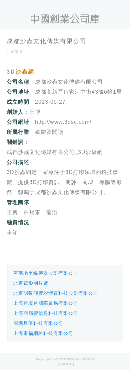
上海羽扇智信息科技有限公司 (45, 313)
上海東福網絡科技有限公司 (43, 333)
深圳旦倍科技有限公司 (38, 323)
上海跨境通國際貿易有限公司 (45, 303)
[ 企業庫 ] (17, 52)
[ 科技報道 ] (66, 364)
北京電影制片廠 (30, 283)
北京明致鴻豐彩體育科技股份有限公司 (55, 293)
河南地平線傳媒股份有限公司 (45, 273)
